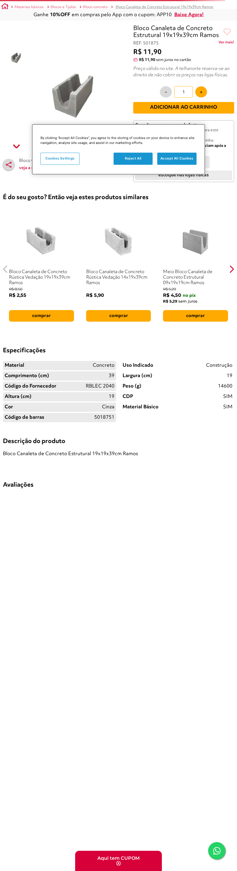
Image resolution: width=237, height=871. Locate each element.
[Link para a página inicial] (5, 7)
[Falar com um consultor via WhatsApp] (216, 850)
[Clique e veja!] (226, 43)
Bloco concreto (95, 7)
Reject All (133, 158)
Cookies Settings (60, 158)
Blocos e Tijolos (63, 7)
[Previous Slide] (5, 269)
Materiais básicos (29, 7)
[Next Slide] (231, 269)
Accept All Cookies (176, 158)
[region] (118, 149)
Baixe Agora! (189, 14)
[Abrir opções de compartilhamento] (8, 165)
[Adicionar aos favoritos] (227, 32)
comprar (41, 316)
